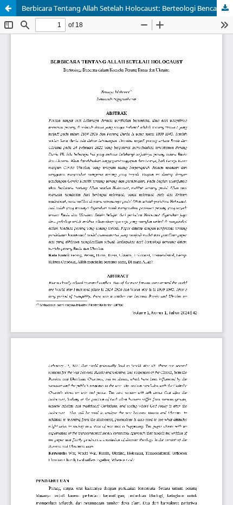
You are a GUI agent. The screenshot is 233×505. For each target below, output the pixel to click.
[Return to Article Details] (8, 8)
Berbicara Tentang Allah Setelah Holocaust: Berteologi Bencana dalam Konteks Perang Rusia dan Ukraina (127, 8)
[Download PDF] (225, 8)
